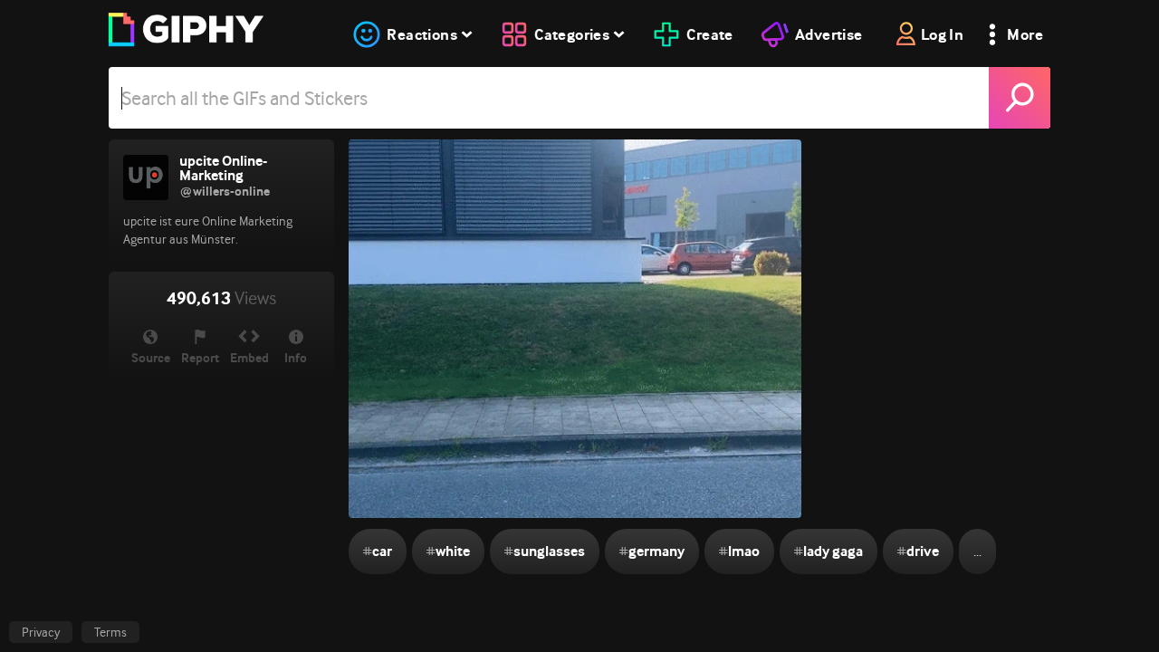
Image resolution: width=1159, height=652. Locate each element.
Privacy (41, 632)
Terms (110, 632)
